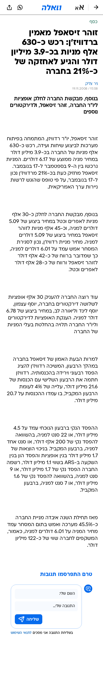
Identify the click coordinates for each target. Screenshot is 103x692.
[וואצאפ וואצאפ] (20, 7)
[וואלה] (52, 7)
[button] (79, 7)
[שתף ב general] (9, 7)
